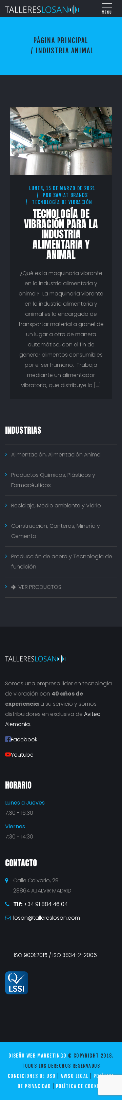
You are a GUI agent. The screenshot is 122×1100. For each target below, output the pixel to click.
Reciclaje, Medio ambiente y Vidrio (56, 505)
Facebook (24, 739)
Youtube (22, 755)
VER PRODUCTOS (39, 587)
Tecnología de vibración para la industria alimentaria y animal (61, 234)
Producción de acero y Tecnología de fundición (61, 562)
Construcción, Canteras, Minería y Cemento (55, 531)
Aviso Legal (74, 1076)
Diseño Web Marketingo (37, 1056)
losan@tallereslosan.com (46, 918)
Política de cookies (80, 1086)
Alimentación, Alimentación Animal (56, 454)
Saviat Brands (70, 195)
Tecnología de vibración (62, 202)
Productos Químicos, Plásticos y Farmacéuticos (53, 480)
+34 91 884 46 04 (40, 904)
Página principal (61, 40)
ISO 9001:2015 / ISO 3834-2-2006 (55, 955)
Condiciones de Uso (32, 1076)
